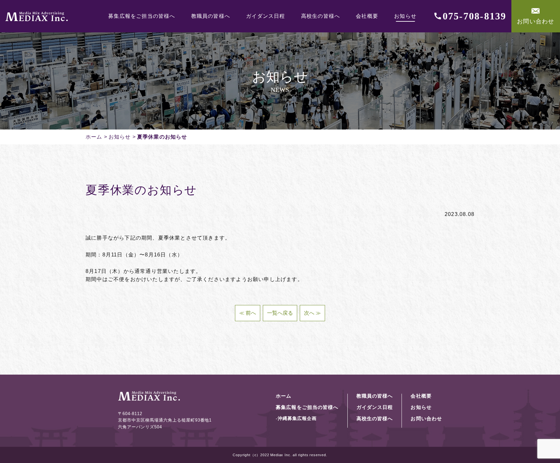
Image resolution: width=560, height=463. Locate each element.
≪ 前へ (247, 313)
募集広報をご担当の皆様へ (141, 16)
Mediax (276, 455)
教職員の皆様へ (210, 16)
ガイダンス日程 (265, 16)
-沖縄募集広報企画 (296, 418)
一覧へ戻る (280, 313)
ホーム (94, 137)
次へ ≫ (312, 313)
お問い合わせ (535, 21)
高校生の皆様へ (320, 16)
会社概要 (367, 16)
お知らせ (405, 16)
